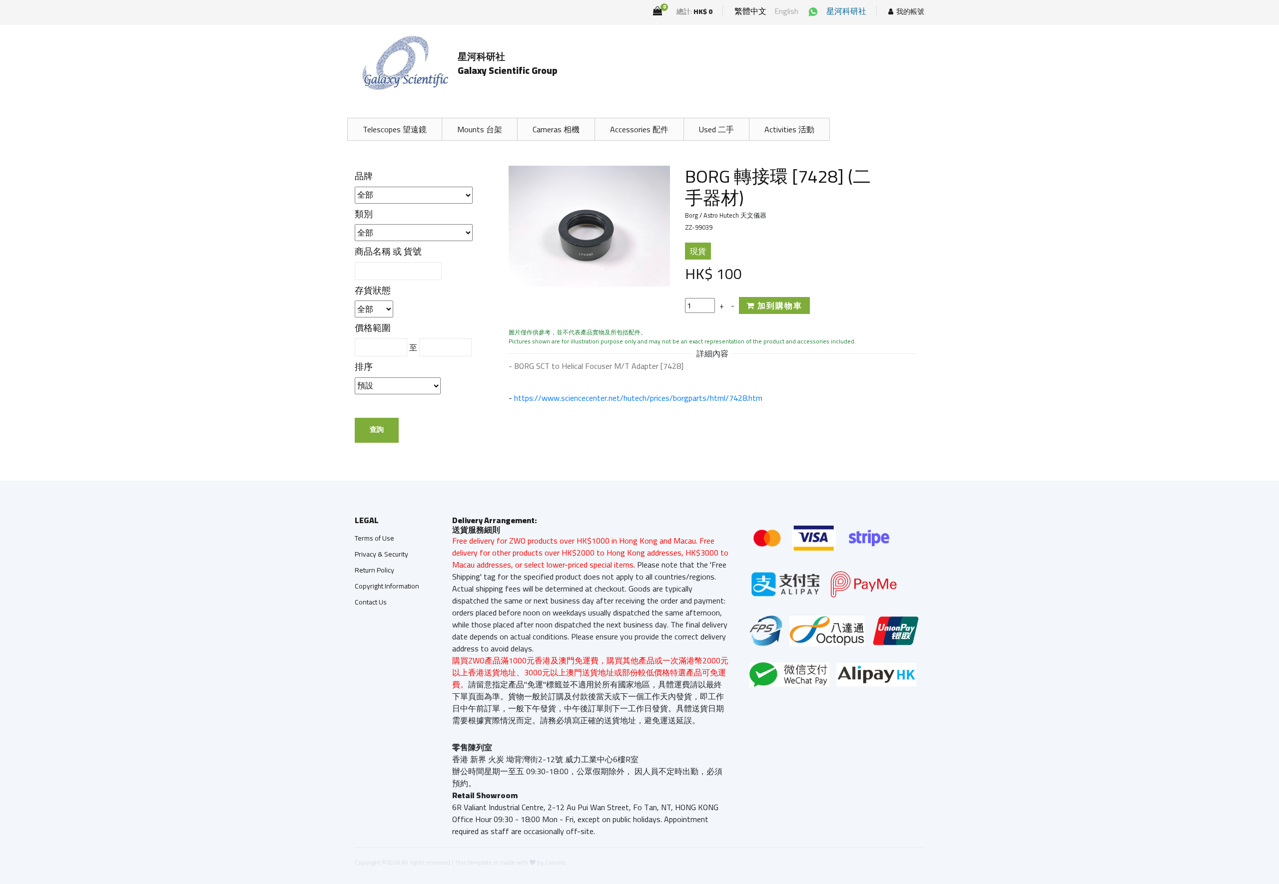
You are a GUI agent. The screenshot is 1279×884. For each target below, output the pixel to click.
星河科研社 (846, 10)
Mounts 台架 (479, 129)
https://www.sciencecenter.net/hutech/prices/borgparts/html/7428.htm (638, 397)
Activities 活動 (789, 129)
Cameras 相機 (556, 129)
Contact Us (371, 601)
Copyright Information (387, 586)
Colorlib (555, 862)
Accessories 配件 (639, 129)
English (786, 10)
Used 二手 (716, 129)
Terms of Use (374, 538)
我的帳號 (910, 11)
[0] (657, 10)
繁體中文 (750, 10)
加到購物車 (778, 305)
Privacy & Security (381, 554)
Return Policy (374, 570)
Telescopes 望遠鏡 (395, 129)
